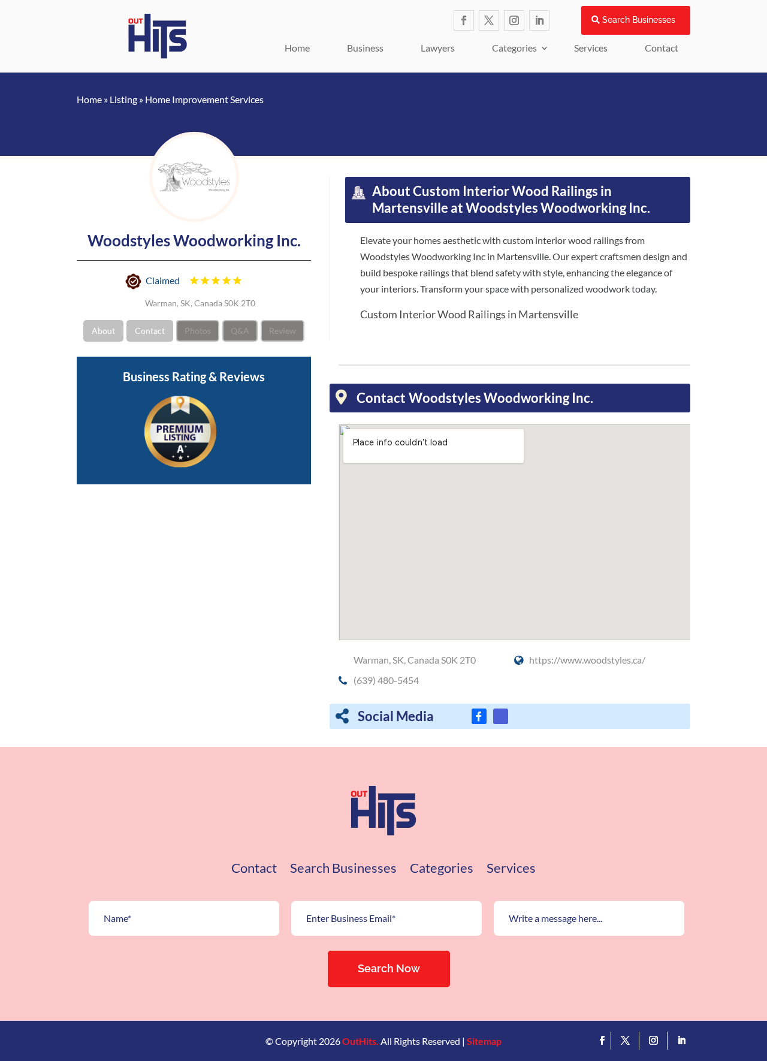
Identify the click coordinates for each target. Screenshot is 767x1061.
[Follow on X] (489, 20)
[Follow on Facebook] (464, 20)
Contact (661, 47)
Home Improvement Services (204, 99)
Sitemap (484, 1041)
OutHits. (360, 1041)
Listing (123, 99)
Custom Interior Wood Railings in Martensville (469, 314)
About (103, 330)
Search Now (389, 968)
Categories (514, 47)
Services (591, 47)
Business (365, 47)
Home (297, 47)
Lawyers (438, 47)
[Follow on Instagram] (514, 20)
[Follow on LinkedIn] (539, 20)
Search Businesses (638, 20)
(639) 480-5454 (386, 680)
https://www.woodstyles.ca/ (587, 659)
